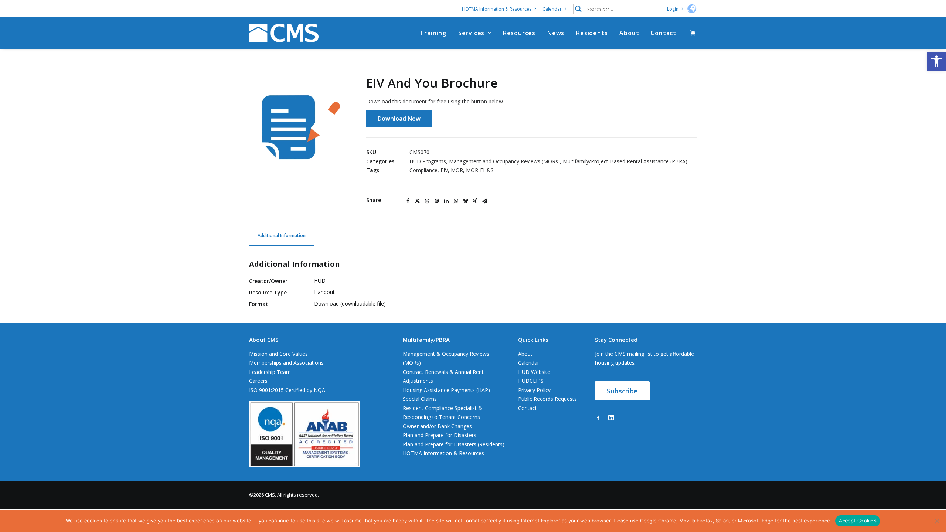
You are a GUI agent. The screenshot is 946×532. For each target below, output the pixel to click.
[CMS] (284, 33)
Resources (519, 33)
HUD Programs (427, 161)
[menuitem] (500, 9)
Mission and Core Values (278, 353)
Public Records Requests (547, 398)
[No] (936, 521)
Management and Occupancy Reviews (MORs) (504, 161)
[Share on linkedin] (446, 201)
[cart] (693, 33)
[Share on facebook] (408, 201)
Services (471, 33)
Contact (663, 33)
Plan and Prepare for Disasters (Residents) (453, 444)
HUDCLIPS (531, 380)
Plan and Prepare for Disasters (439, 435)
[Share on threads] (427, 201)
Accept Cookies (858, 521)
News (555, 33)
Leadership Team (270, 371)
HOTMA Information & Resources (496, 9)
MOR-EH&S (480, 170)
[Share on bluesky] (465, 201)
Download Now (399, 119)
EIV (444, 170)
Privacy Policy (534, 389)
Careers (258, 380)
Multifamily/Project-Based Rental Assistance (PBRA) (625, 161)
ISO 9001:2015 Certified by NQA (287, 389)
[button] (936, 61)
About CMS (263, 339)
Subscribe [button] (622, 390)
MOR (457, 170)
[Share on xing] (475, 201)
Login (672, 9)
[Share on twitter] (417, 201)
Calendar (552, 9)
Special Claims (420, 398)
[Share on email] (484, 201)
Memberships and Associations (286, 362)
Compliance (423, 170)
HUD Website (534, 371)
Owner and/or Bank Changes (437, 426)
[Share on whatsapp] (456, 201)
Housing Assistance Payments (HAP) (446, 389)
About (629, 33)
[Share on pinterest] (436, 201)
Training (433, 33)
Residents (592, 33)
